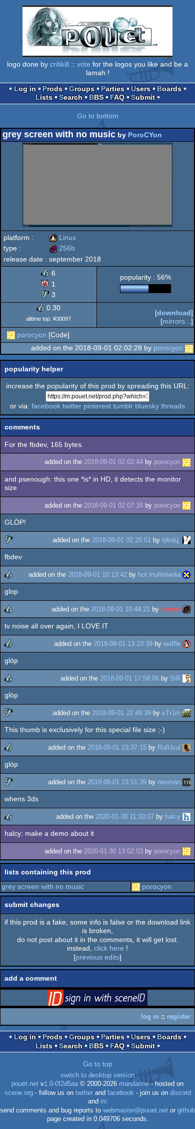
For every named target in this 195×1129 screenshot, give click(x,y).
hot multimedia (159, 574)
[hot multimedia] (186, 574)
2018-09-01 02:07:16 (113, 505)
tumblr (123, 406)
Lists (44, 97)
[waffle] (186, 643)
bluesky (147, 406)
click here (109, 948)
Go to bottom (97, 116)
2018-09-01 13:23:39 (123, 643)
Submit (143, 97)
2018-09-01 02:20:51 (121, 540)
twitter (72, 406)
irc (104, 1101)
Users (140, 89)
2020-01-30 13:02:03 (113, 851)
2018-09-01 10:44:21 (120, 609)
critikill (59, 64)
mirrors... (176, 321)
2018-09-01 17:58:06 (129, 678)
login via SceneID (113, 1000)
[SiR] (186, 678)
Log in (25, 89)
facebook (46, 406)
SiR (175, 678)
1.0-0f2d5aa (61, 1083)
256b (62, 248)
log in (150, 1016)
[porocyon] (11, 335)
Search (70, 97)
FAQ (117, 97)
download (174, 313)
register (178, 1016)
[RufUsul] (186, 747)
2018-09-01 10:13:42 (97, 574)
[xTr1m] (186, 713)
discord (180, 1092)
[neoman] (186, 782)
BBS (96, 97)
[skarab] (186, 609)
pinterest (97, 406)
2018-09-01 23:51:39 (117, 782)
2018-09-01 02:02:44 (113, 462)
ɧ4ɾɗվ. (171, 540)
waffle (172, 643)
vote (83, 64)
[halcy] (186, 816)
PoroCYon (145, 135)
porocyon (31, 335)
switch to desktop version (97, 1075)
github (186, 1110)
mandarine (134, 1083)
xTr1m (171, 713)
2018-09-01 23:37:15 (117, 747)
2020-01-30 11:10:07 (125, 816)
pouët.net (25, 1083)
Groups (81, 89)
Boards (169, 89)
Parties (112, 89)
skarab (170, 609)
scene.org (18, 1092)
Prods (52, 89)
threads (173, 406)
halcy (172, 816)
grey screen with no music (43, 886)
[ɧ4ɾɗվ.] (186, 540)
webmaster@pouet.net (135, 1110)
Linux (62, 238)
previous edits (98, 957)
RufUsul (169, 747)
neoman (169, 782)
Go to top (97, 1064)
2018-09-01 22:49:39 (121, 713)
